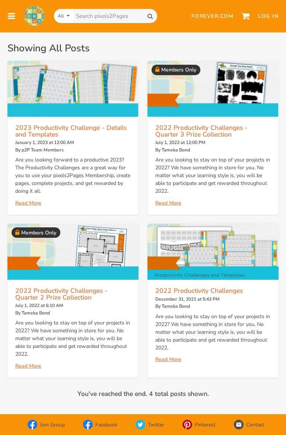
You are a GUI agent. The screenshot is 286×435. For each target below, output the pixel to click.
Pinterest (205, 424)
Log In (268, 16)
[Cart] (246, 16)
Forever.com (212, 16)
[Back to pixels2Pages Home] (34, 16)
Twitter (156, 424)
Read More (28, 203)
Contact (255, 424)
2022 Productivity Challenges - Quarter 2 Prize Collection (61, 294)
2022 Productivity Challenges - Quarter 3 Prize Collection (201, 131)
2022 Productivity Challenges (199, 290)
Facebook (106, 424)
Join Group (52, 424)
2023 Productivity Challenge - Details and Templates (71, 131)
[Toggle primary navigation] (11, 16)
